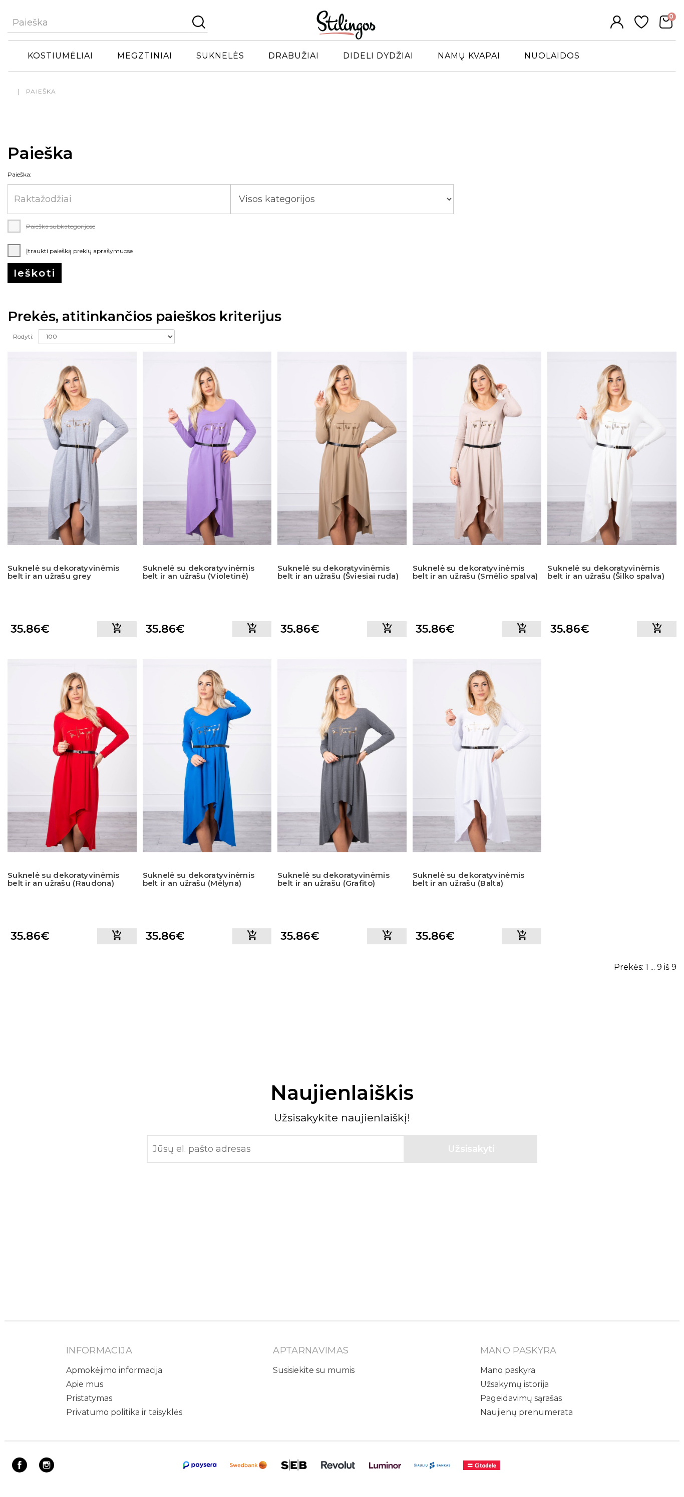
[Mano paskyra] (616, 26)
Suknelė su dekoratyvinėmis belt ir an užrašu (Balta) (469, 879)
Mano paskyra (507, 1370)
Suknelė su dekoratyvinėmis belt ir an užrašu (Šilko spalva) (605, 572)
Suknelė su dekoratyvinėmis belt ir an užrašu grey (64, 572)
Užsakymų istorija (514, 1384)
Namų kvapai (469, 56)
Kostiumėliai (60, 56)
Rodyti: (23, 336)
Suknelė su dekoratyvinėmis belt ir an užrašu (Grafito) (333, 879)
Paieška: (20, 174)
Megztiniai (144, 56)
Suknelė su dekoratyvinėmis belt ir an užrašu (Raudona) (64, 879)
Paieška (41, 91)
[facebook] (19, 1469)
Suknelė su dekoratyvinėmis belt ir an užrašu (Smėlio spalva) (475, 572)
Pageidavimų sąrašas (521, 1398)
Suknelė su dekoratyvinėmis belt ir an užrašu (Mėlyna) (199, 879)
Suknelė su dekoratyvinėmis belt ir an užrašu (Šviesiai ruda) (338, 572)
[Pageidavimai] (641, 26)
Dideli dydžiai (378, 56)
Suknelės (220, 56)
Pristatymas (89, 1398)
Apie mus (84, 1384)
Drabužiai (293, 56)
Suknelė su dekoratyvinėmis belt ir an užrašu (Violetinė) (199, 572)
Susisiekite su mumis (314, 1370)
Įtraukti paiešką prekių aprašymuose (79, 251)
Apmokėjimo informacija (114, 1370)
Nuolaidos (552, 56)
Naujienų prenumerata (526, 1412)
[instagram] (46, 1469)
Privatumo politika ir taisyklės (124, 1412)
